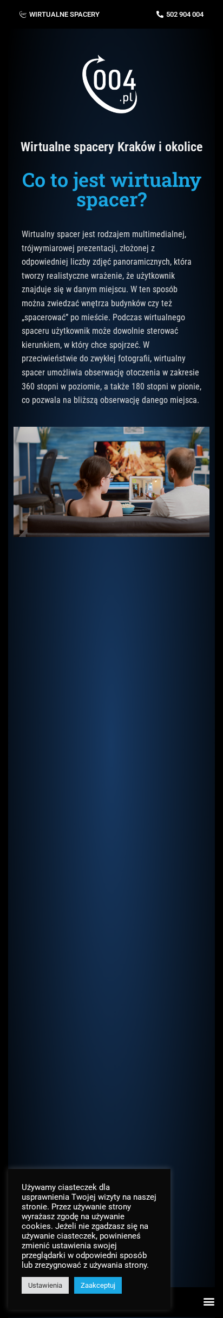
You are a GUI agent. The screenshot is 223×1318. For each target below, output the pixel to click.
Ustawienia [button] (45, 1285)
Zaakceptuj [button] (98, 1285)
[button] (209, 1301)
